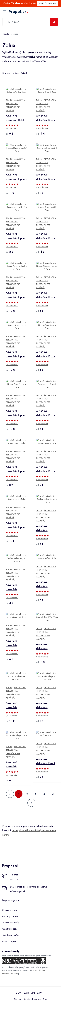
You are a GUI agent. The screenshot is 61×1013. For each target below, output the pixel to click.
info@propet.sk (17, 891)
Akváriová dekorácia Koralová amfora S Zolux (16, 643)
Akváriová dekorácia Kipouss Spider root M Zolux (46, 236)
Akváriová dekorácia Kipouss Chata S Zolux (46, 118)
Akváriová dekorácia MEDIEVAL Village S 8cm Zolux (16, 764)
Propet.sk (18, 11)
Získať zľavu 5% (47, 3)
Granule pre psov (10, 910)
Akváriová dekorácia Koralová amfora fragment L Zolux (46, 528)
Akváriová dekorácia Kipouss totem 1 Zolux (16, 469)
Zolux (9, 100)
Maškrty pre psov (9, 928)
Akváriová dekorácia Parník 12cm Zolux (45, 761)
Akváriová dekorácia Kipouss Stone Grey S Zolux (46, 354)
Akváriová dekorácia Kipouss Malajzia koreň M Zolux (16, 177)
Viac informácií (12, 128)
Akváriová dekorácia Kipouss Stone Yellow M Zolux (16, 413)
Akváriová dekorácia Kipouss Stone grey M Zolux (16, 354)
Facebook (5, 973)
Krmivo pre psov (9, 941)
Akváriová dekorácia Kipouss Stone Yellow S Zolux (46, 413)
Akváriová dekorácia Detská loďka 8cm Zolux (16, 118)
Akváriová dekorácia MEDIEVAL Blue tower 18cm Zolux (16, 705)
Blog (45, 999)
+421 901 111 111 (19, 879)
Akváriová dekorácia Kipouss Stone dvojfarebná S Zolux (46, 295)
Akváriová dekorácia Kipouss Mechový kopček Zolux (16, 236)
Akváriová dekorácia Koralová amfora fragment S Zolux (15, 587)
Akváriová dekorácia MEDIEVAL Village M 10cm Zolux (46, 705)
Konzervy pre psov (10, 916)
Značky (27, 999)
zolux (15, 33)
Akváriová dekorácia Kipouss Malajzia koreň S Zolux (46, 177)
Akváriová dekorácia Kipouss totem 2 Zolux (46, 469)
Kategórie (36, 999)
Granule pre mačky (10, 922)
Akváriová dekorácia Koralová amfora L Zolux (46, 584)
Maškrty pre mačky (10, 935)
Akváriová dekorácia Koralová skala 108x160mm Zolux (46, 646)
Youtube (14, 973)
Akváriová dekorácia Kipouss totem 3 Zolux (16, 525)
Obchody (18, 999)
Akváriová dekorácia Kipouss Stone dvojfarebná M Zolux (16, 295)
